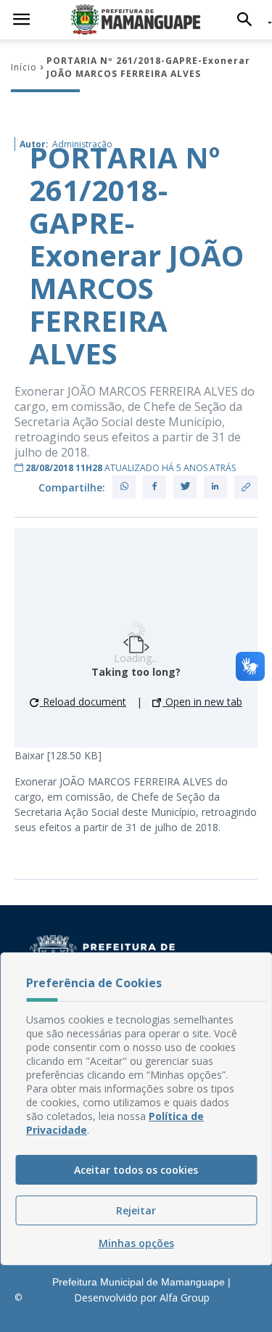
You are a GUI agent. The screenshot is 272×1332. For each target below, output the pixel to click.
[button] (248, 19)
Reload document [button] (83, 701)
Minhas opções (136, 1243)
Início (24, 67)
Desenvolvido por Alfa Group (142, 1297)
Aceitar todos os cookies (136, 1170)
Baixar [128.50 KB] (58, 755)
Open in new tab (202, 701)
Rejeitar (136, 1210)
